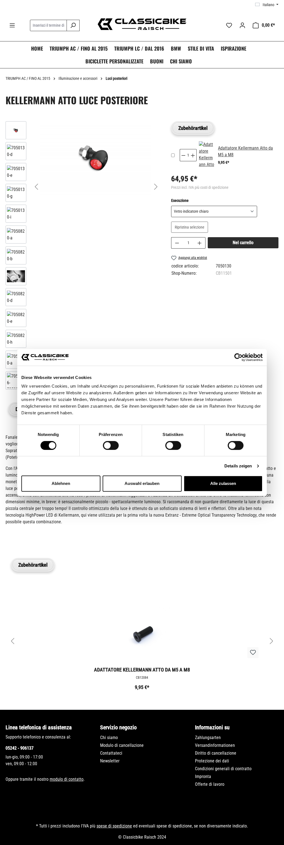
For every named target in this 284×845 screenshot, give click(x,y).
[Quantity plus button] (193, 155)
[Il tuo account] (242, 25)
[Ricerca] (73, 25)
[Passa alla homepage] (142, 24)
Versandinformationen (215, 745)
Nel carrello (243, 242)
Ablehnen (61, 483)
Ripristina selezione (189, 227)
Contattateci (111, 753)
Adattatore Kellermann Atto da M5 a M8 (142, 670)
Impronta (203, 776)
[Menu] (12, 25)
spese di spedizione (114, 826)
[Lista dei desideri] (229, 25)
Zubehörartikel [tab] (192, 128)
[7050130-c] (95, 158)
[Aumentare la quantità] (200, 243)
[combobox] (48, 25)
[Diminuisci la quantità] (177, 243)
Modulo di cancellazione (122, 745)
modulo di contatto (66, 779)
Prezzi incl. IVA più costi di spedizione (200, 187)
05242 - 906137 (20, 748)
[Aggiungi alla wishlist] (252, 652)
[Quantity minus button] (183, 155)
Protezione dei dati (212, 761)
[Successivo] (156, 187)
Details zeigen (238, 466)
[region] (83, 256)
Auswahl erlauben (142, 483)
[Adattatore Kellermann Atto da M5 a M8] (207, 155)
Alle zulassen (223, 483)
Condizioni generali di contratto (223, 768)
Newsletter (110, 761)
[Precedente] (36, 187)
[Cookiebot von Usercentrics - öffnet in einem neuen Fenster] (238, 357)
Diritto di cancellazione (215, 753)
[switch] (111, 445)
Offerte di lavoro (209, 784)
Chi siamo (109, 737)
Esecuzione (180, 200)
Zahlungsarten (208, 737)
